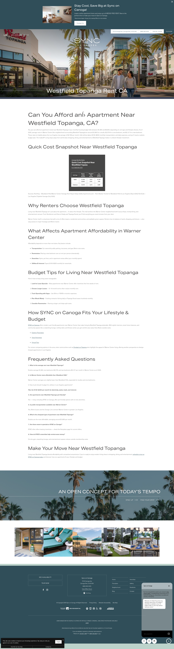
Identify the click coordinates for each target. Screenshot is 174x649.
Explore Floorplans (38, 333)
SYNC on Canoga (34, 325)
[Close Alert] (172, 2)
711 (99, 633)
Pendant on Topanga (80, 347)
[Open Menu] (5, 35)
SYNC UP (130, 500)
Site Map (115, 602)
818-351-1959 (83, 633)
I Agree (58, 641)
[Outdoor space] (116, 542)
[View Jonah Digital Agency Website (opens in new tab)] (110, 608)
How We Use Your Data (16, 647)
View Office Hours (87, 589)
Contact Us (48, 647)
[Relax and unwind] (58, 542)
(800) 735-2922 (93, 633)
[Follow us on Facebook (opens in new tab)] (43, 590)
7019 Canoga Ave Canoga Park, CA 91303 (87, 582)
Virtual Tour (35, 342)
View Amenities (37, 337)
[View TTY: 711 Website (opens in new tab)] (90, 609)
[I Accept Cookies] (63, 640)
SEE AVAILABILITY (18, 35)
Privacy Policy (93, 602)
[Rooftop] (87, 542)
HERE (87, 623)
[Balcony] (29, 542)
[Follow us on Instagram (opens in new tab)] (47, 590)
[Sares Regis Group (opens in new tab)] (70, 609)
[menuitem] (120, 579)
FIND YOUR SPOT (147, 500)
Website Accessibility (104, 602)
